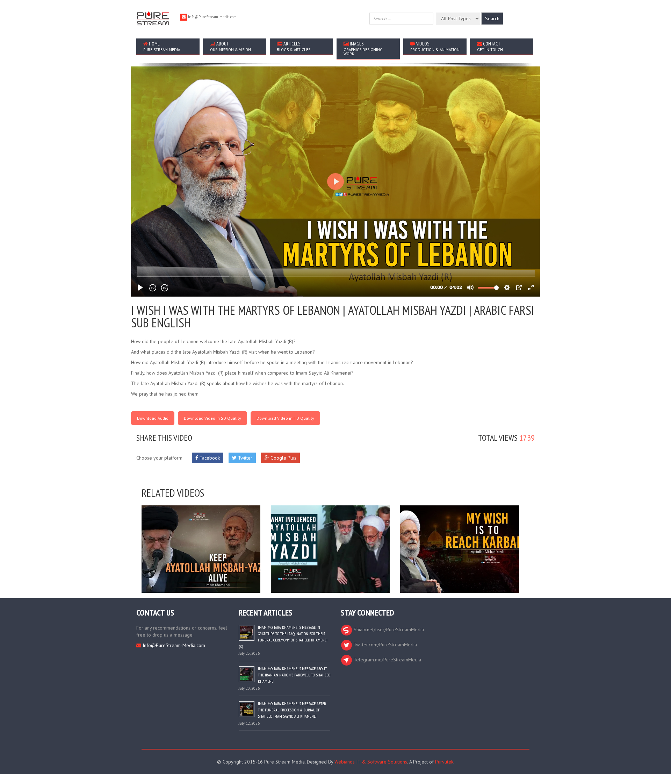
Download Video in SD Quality (212, 418)
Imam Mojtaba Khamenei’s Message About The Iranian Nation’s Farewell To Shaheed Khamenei (294, 675)
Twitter (244, 458)
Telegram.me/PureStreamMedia (386, 659)
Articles (293, 46)
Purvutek (444, 762)
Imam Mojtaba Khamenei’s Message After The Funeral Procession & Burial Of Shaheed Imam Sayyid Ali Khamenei (292, 710)
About (230, 46)
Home (161, 46)
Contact (490, 46)
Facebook (209, 458)
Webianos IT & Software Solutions (370, 762)
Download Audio (152, 418)
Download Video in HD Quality (285, 418)
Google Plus (282, 458)
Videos (435, 46)
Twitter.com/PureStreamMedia (384, 644)
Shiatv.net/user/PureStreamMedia (388, 629)
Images (363, 48)
